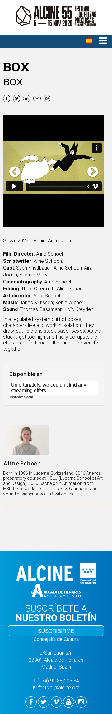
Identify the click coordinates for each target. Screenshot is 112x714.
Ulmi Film (62, 223)
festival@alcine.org (59, 687)
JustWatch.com (21, 397)
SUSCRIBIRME (56, 630)
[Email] (38, 98)
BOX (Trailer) (25, 223)
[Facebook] (7, 98)
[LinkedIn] (27, 98)
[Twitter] (17, 98)
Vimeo (87, 223)
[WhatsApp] (48, 98)
